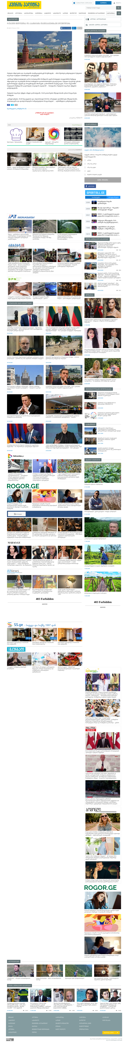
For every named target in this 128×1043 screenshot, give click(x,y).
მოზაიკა (89, 295)
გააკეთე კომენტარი (75, 118)
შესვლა (118, 3)
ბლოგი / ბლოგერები (98, 19)
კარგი (89, 160)
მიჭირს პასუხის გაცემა (94, 174)
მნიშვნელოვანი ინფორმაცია (99, 389)
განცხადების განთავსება (84, 3)
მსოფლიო (13, 19)
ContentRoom (75, 150)
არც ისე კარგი (92, 163)
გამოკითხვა (91, 125)
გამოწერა (103, 3)
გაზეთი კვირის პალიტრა (97, 25)
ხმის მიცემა (102, 180)
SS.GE (9, 125)
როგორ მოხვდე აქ (76, 125)
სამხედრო (90, 425)
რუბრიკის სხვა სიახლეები (20, 303)
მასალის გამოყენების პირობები (114, 1040)
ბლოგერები (13, 962)
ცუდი (89, 171)
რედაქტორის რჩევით (95, 31)
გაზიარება (65, 28)
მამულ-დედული (93, 460)
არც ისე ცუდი (91, 167)
